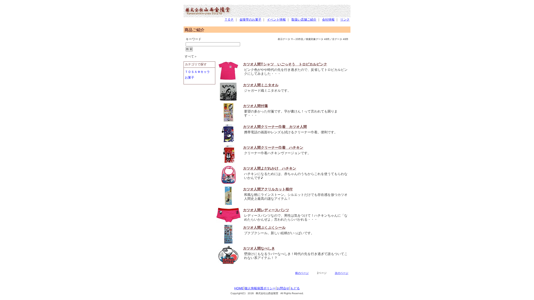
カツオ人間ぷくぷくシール (264, 227)
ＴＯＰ (229, 19)
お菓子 (189, 77)
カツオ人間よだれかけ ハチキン (269, 168)
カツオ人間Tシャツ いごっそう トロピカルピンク (285, 64)
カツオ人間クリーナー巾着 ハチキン (273, 147)
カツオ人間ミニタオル (260, 85)
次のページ (341, 273)
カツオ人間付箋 (255, 106)
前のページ (302, 273)
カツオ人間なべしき (259, 248)
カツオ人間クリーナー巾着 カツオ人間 (275, 126)
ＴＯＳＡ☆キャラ (197, 72)
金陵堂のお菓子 (250, 19)
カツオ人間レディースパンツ (266, 210)
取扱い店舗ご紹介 (303, 19)
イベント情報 (276, 19)
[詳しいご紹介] (228, 79)
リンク (345, 19)
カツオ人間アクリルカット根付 (268, 189)
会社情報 (328, 19)
